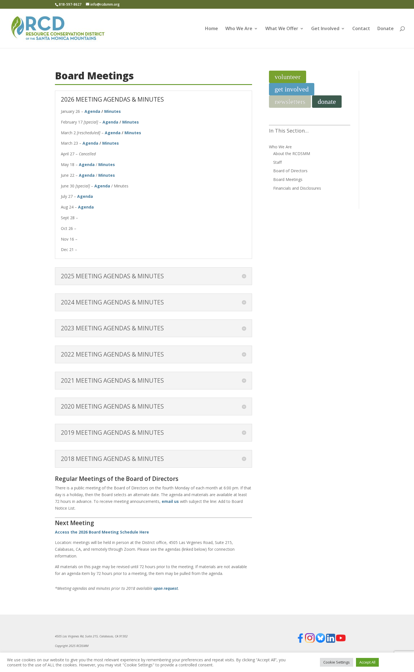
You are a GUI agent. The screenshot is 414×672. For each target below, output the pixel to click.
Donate (385, 29)
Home (211, 29)
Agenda (92, 111)
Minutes (112, 111)
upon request (165, 588)
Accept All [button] (367, 662)
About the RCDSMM (291, 153)
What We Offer (281, 29)
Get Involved (325, 29)
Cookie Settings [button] (336, 662)
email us (170, 501)
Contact (361, 29)
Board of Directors (290, 170)
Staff (277, 162)
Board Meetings (287, 179)
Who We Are (238, 29)
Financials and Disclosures (297, 188)
